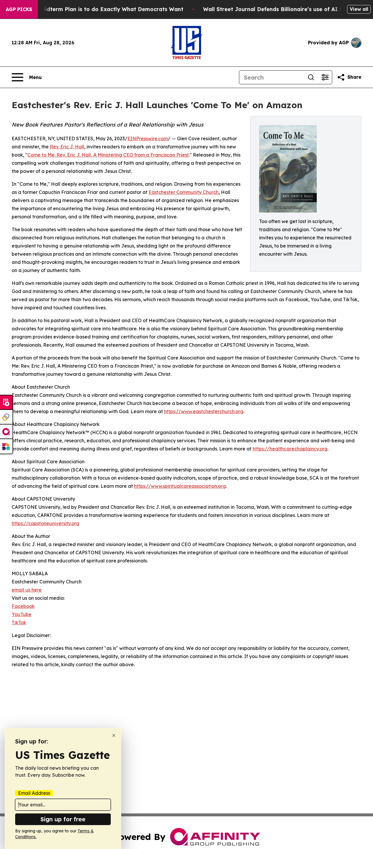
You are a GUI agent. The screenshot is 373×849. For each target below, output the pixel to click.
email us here (27, 590)
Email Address (34, 793)
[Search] (311, 77)
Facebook (23, 606)
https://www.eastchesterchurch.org (203, 411)
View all (359, 9)
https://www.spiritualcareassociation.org (180, 486)
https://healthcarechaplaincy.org (290, 449)
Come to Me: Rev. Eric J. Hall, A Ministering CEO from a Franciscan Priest (108, 155)
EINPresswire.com (147, 138)
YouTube (21, 614)
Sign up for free (63, 819)
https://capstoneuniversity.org (45, 523)
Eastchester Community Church (184, 192)
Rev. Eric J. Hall (67, 147)
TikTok (19, 622)
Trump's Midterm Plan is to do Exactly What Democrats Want (100, 9)
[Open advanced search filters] (325, 77)
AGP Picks (19, 9)
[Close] (114, 735)
